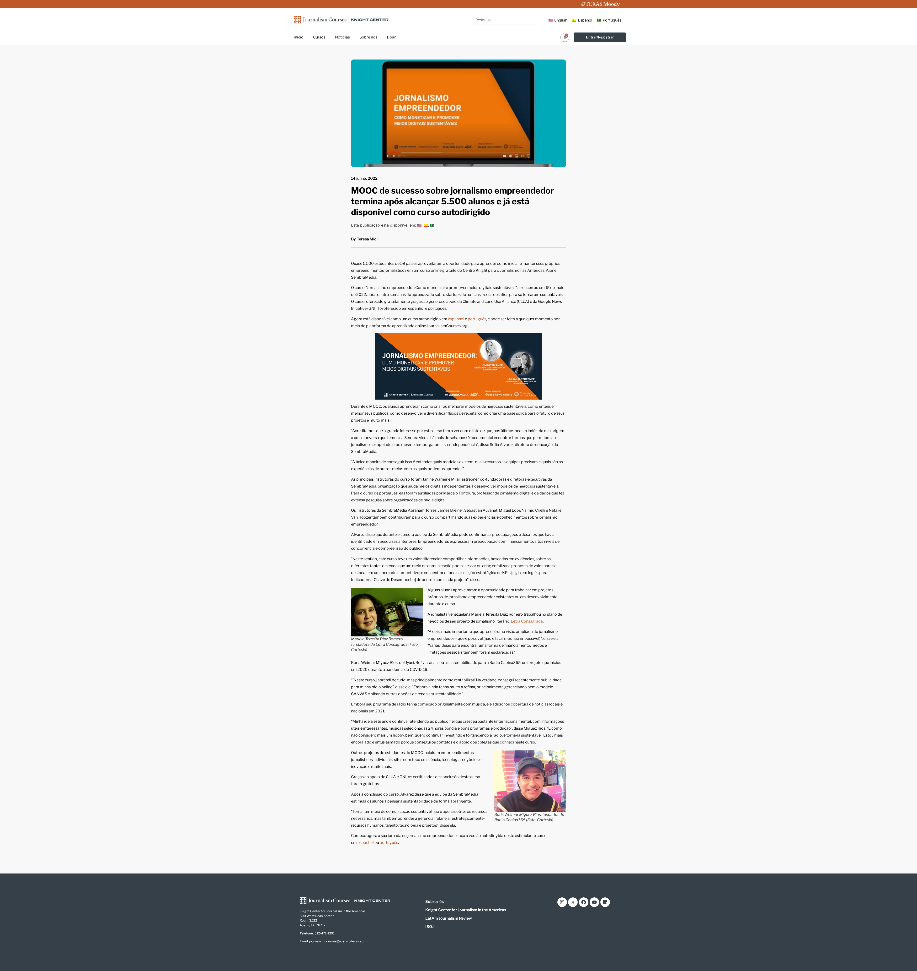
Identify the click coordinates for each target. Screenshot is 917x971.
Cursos (319, 37)
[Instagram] (562, 902)
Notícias (342, 37)
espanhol (456, 319)
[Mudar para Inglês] (419, 225)
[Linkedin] (605, 902)
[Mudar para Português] (432, 225)
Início (299, 37)
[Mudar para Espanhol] (426, 225)
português (477, 319)
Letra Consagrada (527, 621)
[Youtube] (594, 902)
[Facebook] (583, 902)
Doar (391, 37)
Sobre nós (368, 37)
